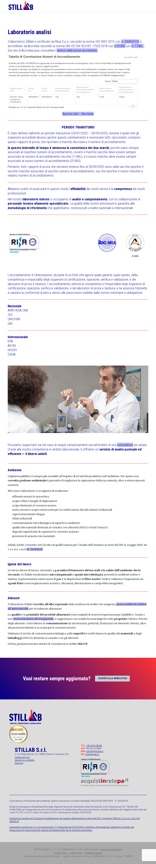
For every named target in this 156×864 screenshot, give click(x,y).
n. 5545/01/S (130, 41)
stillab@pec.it (92, 754)
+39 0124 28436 (94, 745)
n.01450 (120, 46)
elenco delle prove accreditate (77, 50)
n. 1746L (137, 46)
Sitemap (19, 763)
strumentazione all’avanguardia (33, 618)
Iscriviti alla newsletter (112, 678)
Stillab (24, 5)
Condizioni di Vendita (111, 849)
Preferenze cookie (93, 853)
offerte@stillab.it (94, 751)
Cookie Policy (76, 853)
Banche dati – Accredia (78, 114)
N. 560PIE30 (35, 549)
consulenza (125, 445)
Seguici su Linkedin (25, 760)
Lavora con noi (22, 757)
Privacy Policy (61, 853)
